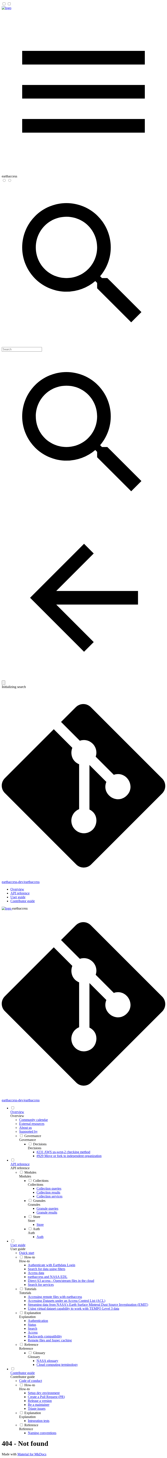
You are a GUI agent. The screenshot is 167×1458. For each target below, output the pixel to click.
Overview (17, 889)
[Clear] (3, 682)
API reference (20, 893)
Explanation (27, 1317)
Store (31, 1221)
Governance (27, 1140)
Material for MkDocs (31, 1454)
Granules (34, 1204)
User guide (17, 897)
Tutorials (25, 1293)
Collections (35, 1184)
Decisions (34, 1148)
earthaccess (20, 908)
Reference (26, 1348)
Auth (31, 1233)
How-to (24, 1261)
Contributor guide (22, 901)
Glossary (34, 1357)
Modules (25, 1176)
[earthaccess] (6, 8)
